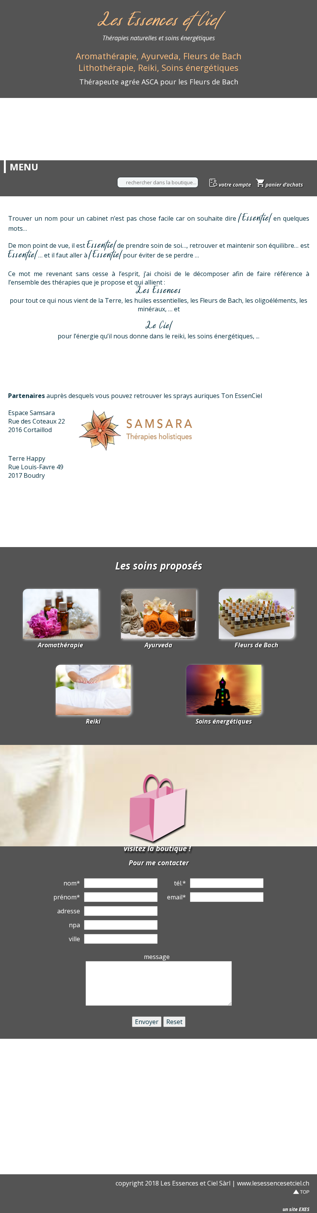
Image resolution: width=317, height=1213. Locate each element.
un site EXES (296, 1209)
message (157, 956)
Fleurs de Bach (256, 645)
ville (74, 939)
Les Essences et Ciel (158, 21)
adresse (68, 911)
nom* (71, 883)
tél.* (180, 883)
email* (176, 897)
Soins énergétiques (224, 721)
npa (74, 925)
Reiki (93, 721)
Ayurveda (158, 645)
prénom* (66, 897)
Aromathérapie (60, 645)
